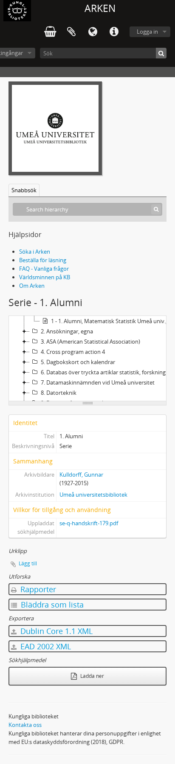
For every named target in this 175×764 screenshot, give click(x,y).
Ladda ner (91, 676)
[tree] (87, 358)
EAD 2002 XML (44, 646)
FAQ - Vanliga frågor (44, 268)
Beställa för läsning (42, 260)
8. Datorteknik (58, 392)
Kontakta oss (25, 725)
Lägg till (28, 563)
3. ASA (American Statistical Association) (90, 341)
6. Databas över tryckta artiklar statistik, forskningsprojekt (107, 372)
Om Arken (32, 285)
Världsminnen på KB (44, 277)
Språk (92, 32)
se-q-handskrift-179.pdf (88, 523)
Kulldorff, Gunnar (81, 474)
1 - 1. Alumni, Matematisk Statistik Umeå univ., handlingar (112, 321)
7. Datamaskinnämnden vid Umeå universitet (98, 382)
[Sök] (161, 53)
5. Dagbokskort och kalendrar (78, 362)
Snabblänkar (113, 32)
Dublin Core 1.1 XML (55, 631)
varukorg (50, 32)
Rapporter (37, 589)
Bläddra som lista (51, 604)
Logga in (147, 31)
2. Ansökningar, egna (67, 331)
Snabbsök (24, 190)
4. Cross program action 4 (73, 352)
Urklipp (71, 32)
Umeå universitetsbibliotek (93, 494)
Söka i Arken (34, 251)
